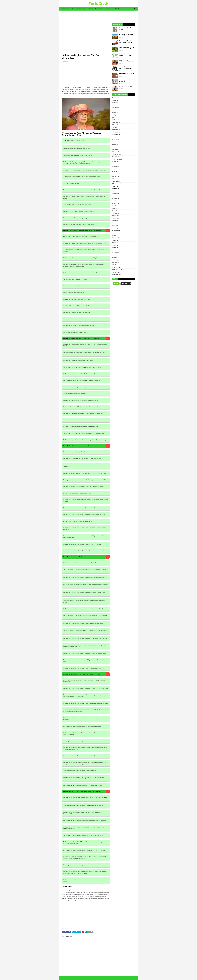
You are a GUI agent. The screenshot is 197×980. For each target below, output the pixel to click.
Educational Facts (117, 151)
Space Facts (116, 247)
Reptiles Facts (116, 232)
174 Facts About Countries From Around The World (126, 54)
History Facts (116, 188)
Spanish (115, 250)
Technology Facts (117, 259)
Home (63, 52)
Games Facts (116, 173)
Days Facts (115, 144)
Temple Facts (116, 262)
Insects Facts (116, 198)
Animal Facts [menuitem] (65, 8)
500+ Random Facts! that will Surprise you (126, 74)
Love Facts (115, 205)
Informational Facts (117, 196)
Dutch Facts (115, 149)
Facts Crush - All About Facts (75, 977)
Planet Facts (115, 220)
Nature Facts (116, 215)
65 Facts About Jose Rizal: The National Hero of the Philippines (84, 338)
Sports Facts (116, 252)
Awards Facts (116, 110)
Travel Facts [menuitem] (118, 8)
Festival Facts (116, 161)
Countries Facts (116, 137)
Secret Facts (116, 242)
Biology (114, 115)
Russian (115, 235)
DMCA (134, 977)
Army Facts (115, 102)
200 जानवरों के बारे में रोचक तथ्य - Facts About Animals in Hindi (127, 48)
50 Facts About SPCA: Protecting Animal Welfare (126, 67)
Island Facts (115, 201)
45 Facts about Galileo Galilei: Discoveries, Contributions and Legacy (85, 674)
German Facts (116, 178)
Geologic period (116, 176)
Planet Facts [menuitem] (90, 8)
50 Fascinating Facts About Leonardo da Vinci (79, 556)
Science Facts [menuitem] (98, 8)
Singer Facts (116, 245)
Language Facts (116, 203)
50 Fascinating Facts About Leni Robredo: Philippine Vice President (85, 230)
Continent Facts (116, 134)
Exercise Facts (116, 156)
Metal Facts (115, 208)
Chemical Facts (116, 124)
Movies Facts (116, 213)
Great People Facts (69, 52)
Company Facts (116, 129)
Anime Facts (116, 100)
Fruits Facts (115, 171)
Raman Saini (65, 61)
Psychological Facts (117, 228)
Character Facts (116, 122)
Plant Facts (115, 223)
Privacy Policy (117, 977)
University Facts (116, 272)
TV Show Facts (116, 267)
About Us (129, 977)
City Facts (115, 127)
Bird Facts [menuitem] (72, 8)
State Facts (115, 255)
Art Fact (114, 105)
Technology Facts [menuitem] (108, 8)
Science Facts (116, 237)
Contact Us (123, 977)
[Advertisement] (86, 32)
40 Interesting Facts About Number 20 (126, 35)
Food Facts (115, 169)
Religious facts (116, 230)
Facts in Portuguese (117, 159)
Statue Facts (116, 257)
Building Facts (116, 119)
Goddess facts (116, 181)
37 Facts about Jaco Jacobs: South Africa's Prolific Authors (127, 61)
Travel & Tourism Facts (118, 264)
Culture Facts (116, 142)
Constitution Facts (117, 132)
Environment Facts (117, 154)
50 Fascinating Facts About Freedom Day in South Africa (126, 41)
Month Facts (116, 210)
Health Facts (116, 186)
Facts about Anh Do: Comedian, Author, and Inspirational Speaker (84, 791)
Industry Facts (116, 193)
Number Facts (116, 218)
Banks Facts (115, 112)
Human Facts (116, 191)
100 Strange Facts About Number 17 (125, 80)
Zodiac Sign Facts (117, 274)
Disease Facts (116, 146)
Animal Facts (116, 97)
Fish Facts (115, 164)
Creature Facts (116, 139)
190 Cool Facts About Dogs (126, 86)
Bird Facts (115, 117)
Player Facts (115, 225)
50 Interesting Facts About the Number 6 (127, 28)
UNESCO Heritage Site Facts (119, 269)
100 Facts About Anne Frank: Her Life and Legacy (80, 445)
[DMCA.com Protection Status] (122, 285)
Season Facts (116, 240)
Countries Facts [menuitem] (81, 8)
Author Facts (116, 107)
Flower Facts (116, 166)
